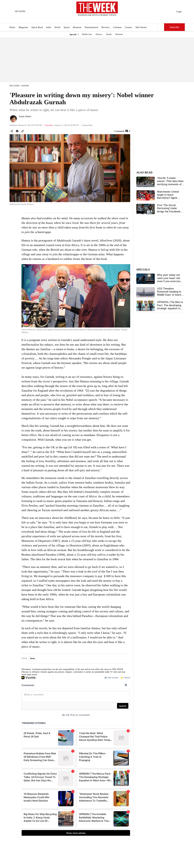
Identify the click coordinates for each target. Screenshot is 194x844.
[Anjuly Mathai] (13, 119)
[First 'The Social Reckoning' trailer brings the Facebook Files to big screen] (145, 209)
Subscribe (174, 27)
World (57, 27)
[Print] (17, 131)
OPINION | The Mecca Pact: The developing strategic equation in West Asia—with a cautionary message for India (170, 310)
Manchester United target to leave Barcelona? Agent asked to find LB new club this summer (169, 198)
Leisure (128, 27)
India (48, 27)
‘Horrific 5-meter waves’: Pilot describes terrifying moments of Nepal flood (170, 183)
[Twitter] (89, 19)
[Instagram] (94, 19)
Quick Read (37, 27)
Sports (67, 27)
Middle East (87, 34)
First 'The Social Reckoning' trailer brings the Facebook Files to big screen (168, 210)
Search (161, 27)
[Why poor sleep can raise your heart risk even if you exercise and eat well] (145, 279)
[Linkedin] (104, 19)
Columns (117, 27)
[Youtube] (99, 19)
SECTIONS (20, 11)
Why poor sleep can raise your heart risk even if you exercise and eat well (168, 280)
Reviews (106, 27)
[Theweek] (97, 7)
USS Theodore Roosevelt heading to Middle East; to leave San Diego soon (169, 293)
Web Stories (141, 27)
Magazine (23, 27)
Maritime (119, 34)
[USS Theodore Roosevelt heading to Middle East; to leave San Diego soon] (145, 292)
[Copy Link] (22, 131)
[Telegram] (109, 19)
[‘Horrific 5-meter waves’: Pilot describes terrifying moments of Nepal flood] (145, 182)
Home (12, 27)
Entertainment (91, 27)
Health (109, 34)
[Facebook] (84, 19)
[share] (12, 131)
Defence (99, 34)
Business (77, 27)
